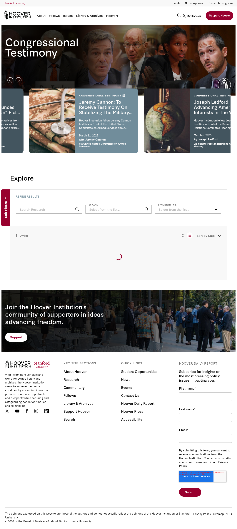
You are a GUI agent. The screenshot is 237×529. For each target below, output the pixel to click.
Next (18, 80)
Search (69, 419)
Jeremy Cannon (185, 139)
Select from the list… (174, 209)
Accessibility (131, 419)
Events (176, 3)
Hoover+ (112, 15)
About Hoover (75, 371)
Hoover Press (132, 411)
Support (16, 337)
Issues (68, 15)
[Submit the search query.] (77, 209)
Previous (10, 80)
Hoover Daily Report (137, 403)
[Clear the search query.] (141, 209)
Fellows (54, 15)
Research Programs (220, 3)
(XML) (228, 514)
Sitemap (218, 514)
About (41, 15)
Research (71, 379)
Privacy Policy (202, 514)
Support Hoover (219, 15)
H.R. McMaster (77, 142)
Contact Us (130, 395)
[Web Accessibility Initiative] (15, 3)
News (125, 379)
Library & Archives (89, 15)
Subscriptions (194, 3)
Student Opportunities (139, 371)
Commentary (74, 387)
